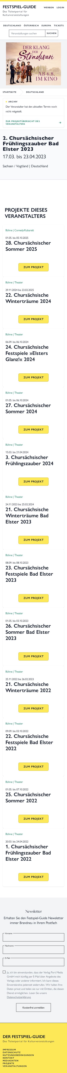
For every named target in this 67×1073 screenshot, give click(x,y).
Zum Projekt (34, 267)
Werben (49, 7)
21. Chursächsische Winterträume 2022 (28, 687)
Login (60, 7)
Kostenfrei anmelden (33, 1007)
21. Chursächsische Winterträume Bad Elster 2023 (27, 515)
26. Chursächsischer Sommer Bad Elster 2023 (28, 632)
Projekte (8, 1063)
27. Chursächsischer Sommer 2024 (28, 408)
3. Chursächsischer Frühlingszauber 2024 (29, 460)
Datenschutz (12, 1052)
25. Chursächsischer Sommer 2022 (28, 797)
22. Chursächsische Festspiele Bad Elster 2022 (29, 742)
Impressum (9, 1049)
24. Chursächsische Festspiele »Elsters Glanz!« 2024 (27, 353)
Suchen (52, 33)
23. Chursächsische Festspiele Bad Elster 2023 (29, 573)
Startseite (9, 92)
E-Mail (7, 958)
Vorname (8, 933)
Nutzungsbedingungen (18, 1055)
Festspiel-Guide (19, 6)
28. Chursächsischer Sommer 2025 (28, 246)
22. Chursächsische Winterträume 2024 (28, 298)
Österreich (31, 25)
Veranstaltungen (15, 1066)
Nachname (9, 945)
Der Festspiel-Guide (24, 1036)
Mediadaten (11, 1060)
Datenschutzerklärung (19, 997)
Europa (46, 25)
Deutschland (12, 25)
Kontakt (8, 1058)
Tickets (59, 25)
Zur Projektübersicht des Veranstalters (23, 122)
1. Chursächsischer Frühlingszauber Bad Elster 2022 (28, 852)
